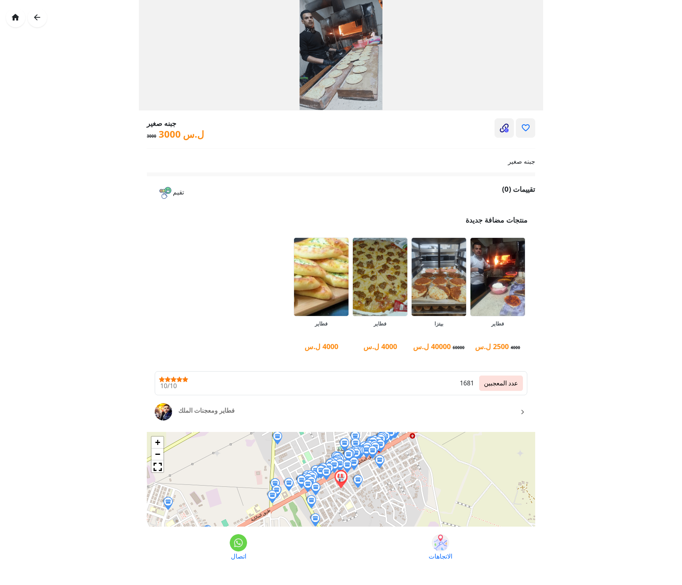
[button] (172, 193)
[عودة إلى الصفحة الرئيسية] (15, 17)
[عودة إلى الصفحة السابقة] (37, 17)
